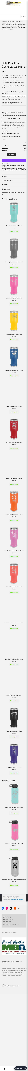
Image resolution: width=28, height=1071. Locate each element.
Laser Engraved (21, 168)
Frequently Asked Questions (16, 899)
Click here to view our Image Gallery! (10, 133)
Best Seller (9, 168)
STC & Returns (12, 932)
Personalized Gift (6, 169)
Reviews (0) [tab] (4, 184)
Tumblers (18, 169)
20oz (5, 168)
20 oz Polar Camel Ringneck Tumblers (15, 165)
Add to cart (11, 154)
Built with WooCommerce (14, 986)
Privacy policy (5, 932)
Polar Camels (5, 166)
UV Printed (23, 169)
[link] (14, 10)
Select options (14, 231)
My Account (4, 1068)
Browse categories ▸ (20, 1068)
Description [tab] (4, 176)
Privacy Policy (5, 986)
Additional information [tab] (7, 180)
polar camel (12, 169)
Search (14, 1068)
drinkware (14, 168)
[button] (2, 33)
